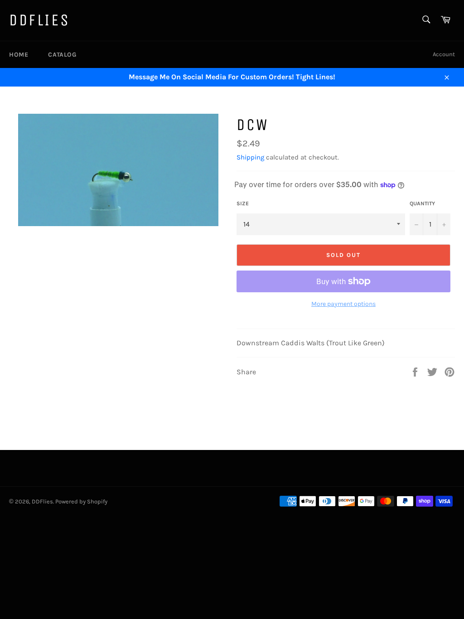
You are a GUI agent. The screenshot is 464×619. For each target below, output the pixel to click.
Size (243, 203)
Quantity (422, 203)
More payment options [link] (343, 304)
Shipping (250, 157)
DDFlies (39, 20)
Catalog (62, 54)
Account (444, 54)
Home (18, 54)
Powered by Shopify (81, 501)
